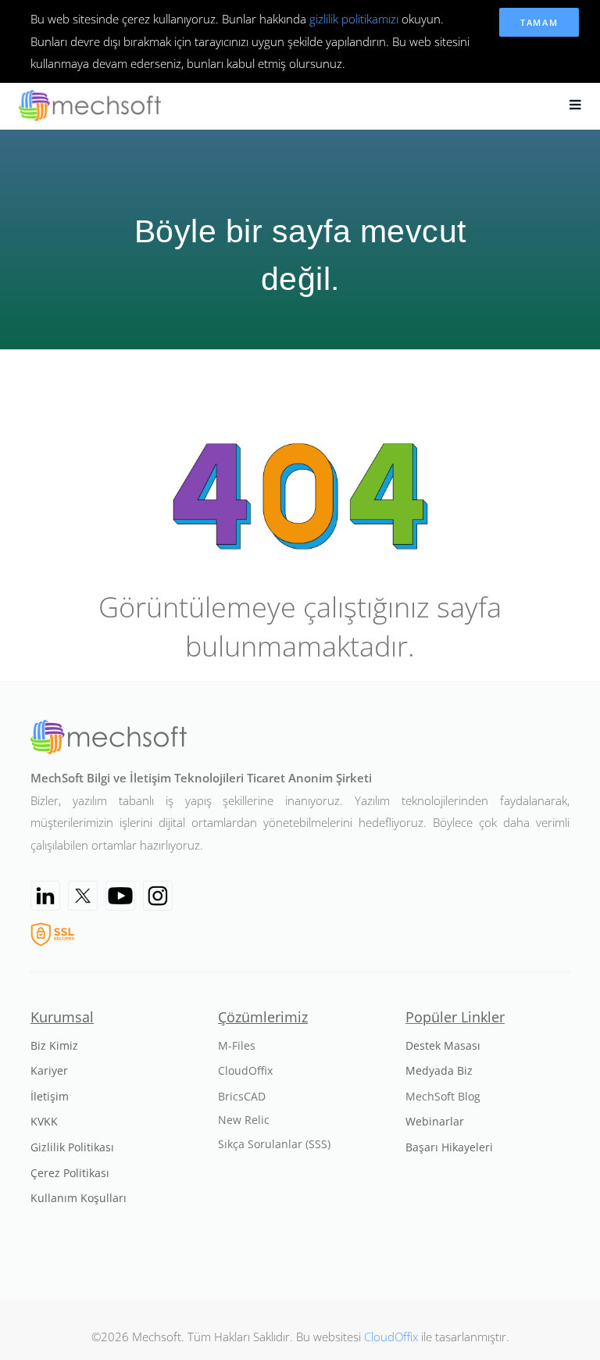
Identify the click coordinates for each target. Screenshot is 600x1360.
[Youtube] (120, 896)
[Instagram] (158, 896)
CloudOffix (391, 1336)
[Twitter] (83, 896)
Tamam (539, 22)
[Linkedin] (45, 896)
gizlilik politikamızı (353, 19)
